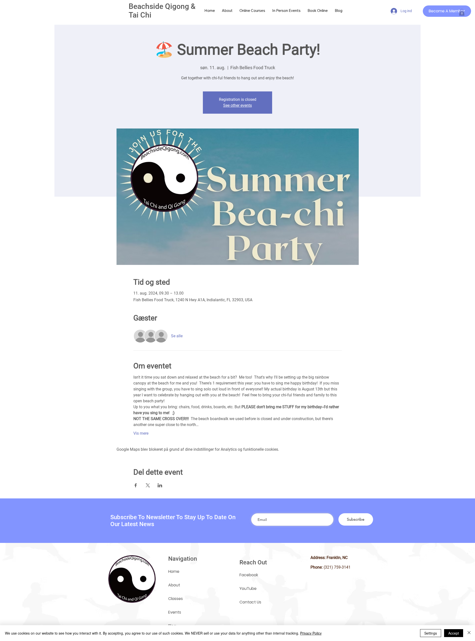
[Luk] (469, 633)
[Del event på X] (147, 485)
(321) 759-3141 (337, 567)
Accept (453, 633)
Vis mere (140, 433)
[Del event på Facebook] (135, 485)
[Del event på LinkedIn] (160, 485)
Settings (430, 633)
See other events (237, 105)
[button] (462, 12)
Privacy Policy (311, 633)
